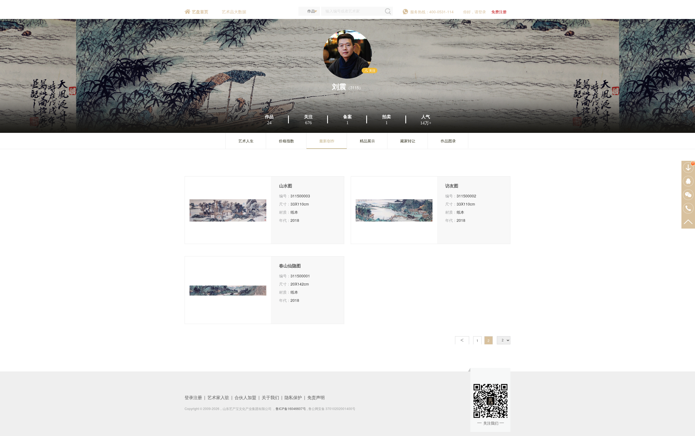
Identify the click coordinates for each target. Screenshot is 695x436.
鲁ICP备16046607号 (291, 408)
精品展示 (367, 140)
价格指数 (286, 140)
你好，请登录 (474, 11)
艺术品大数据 (234, 11)
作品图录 (448, 140)
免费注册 (499, 11)
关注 (372, 70)
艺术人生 (246, 140)
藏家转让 (407, 140)
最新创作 (326, 140)
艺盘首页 (200, 12)
